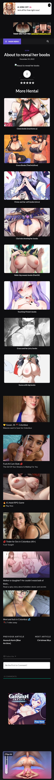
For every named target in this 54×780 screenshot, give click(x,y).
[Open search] (48, 41)
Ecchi (27, 50)
